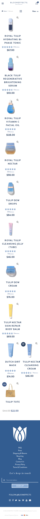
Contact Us (20, 462)
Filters (34, 11)
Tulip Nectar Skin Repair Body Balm (13, 325)
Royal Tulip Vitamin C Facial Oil (13, 121)
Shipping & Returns (20, 453)
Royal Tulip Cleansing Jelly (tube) (12, 243)
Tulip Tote (13, 402)
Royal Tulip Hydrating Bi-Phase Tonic (12, 39)
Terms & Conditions (20, 467)
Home (5, 11)
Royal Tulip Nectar (13, 162)
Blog (20, 459)
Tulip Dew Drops (13, 202)
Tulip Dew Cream (13, 284)
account (32, 3)
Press (20, 451)
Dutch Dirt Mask (12, 363)
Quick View (17, 18)
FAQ (20, 448)
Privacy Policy (20, 464)
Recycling (20, 456)
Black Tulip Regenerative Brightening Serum (12, 80)
